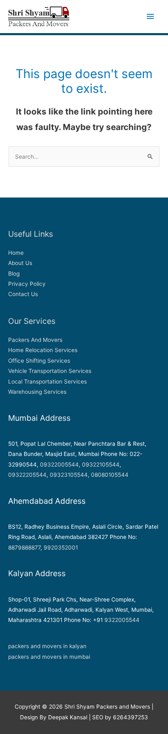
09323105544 (69, 474)
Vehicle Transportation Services (49, 371)
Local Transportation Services (47, 381)
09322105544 (100, 464)
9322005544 (121, 620)
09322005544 (59, 464)
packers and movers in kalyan (47, 646)
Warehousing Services (37, 391)
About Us (20, 263)
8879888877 (24, 547)
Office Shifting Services (39, 360)
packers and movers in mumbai (49, 656)
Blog (14, 273)
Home (16, 252)
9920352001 (61, 547)
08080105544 (109, 474)
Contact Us (23, 294)
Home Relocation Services (42, 350)
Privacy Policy (27, 284)
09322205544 (27, 474)
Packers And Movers (35, 340)
